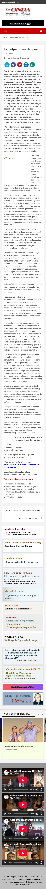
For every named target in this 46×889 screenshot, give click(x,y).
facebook (20, 457)
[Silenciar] (36, 789)
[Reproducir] (5, 789)
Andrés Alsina (11, 750)
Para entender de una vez (19, 746)
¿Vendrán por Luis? (14, 497)
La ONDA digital (11, 455)
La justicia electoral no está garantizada (23, 510)
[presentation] (38, 715)
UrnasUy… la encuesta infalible (19, 484)
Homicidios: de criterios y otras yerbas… (23, 486)
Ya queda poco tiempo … (29, 518)
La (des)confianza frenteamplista (20, 489)
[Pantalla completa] (40, 789)
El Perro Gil (9, 54)
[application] (23, 780)
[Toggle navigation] (5, 31)
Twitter (10, 457)
